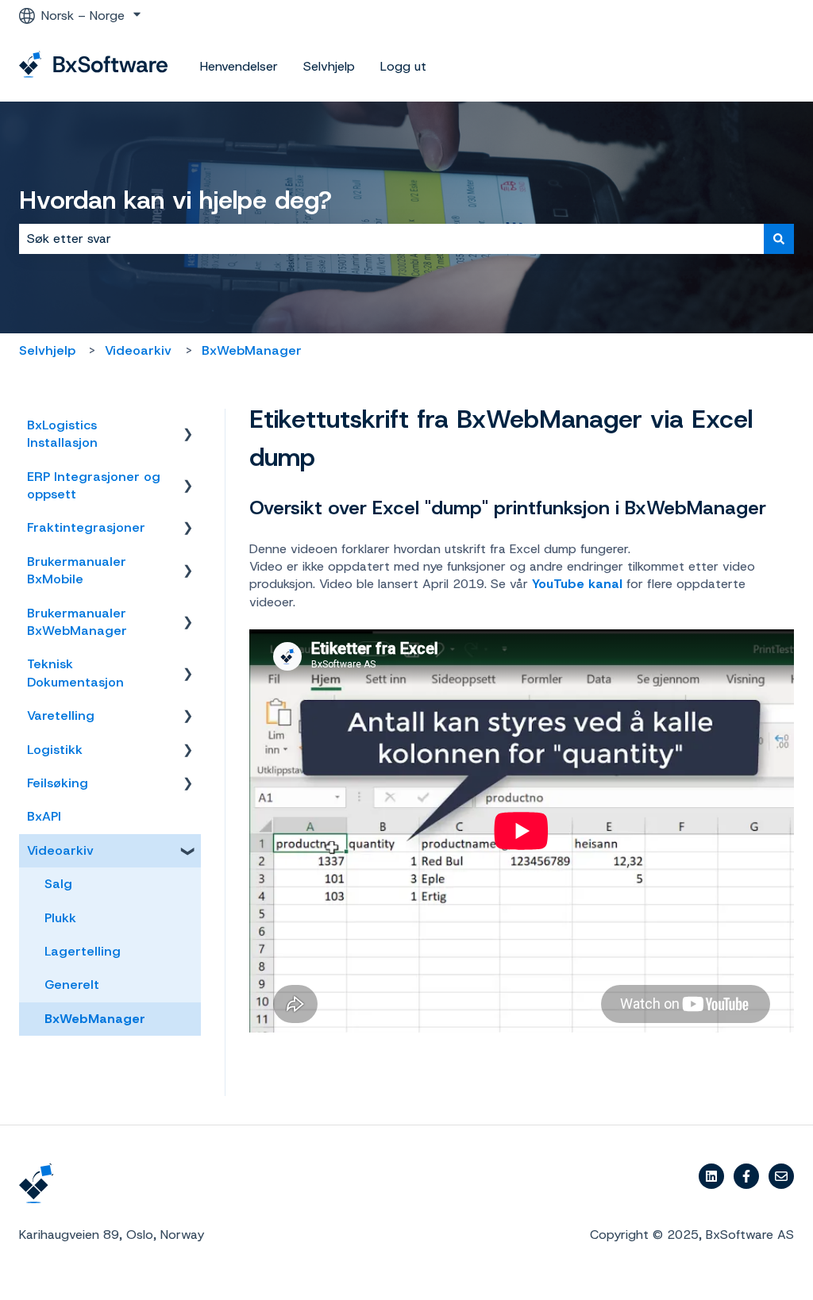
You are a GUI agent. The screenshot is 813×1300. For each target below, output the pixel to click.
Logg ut (403, 66)
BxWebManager (252, 350)
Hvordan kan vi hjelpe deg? (175, 200)
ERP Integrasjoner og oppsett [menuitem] (93, 485)
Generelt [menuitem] (71, 984)
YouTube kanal (577, 583)
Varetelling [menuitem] (60, 715)
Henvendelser (239, 66)
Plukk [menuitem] (60, 918)
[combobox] (391, 239)
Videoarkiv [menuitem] (60, 850)
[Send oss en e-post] (781, 1176)
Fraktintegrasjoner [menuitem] (86, 527)
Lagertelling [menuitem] (82, 951)
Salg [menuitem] (58, 883)
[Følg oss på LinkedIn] (711, 1176)
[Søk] (779, 239)
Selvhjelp (329, 66)
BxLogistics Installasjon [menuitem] (62, 434)
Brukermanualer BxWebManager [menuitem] (77, 622)
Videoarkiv (138, 350)
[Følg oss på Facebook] (746, 1176)
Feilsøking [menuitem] (57, 783)
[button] (188, 426)
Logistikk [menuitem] (55, 749)
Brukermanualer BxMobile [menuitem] (76, 570)
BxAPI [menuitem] (44, 816)
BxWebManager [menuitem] (94, 1018)
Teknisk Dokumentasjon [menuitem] (75, 673)
